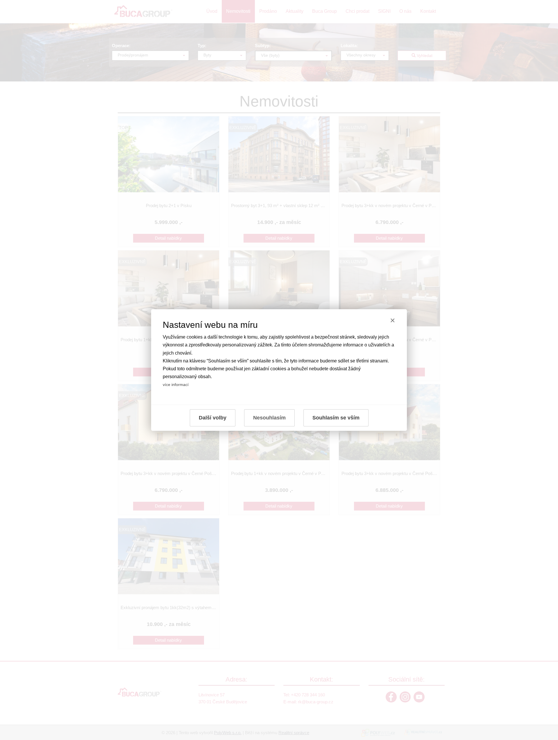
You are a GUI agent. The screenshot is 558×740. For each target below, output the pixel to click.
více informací (176, 384)
